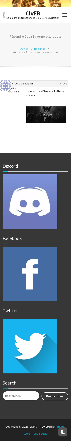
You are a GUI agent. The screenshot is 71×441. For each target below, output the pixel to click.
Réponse (40, 48)
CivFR (33, 13)
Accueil (24, 48)
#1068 (63, 83)
